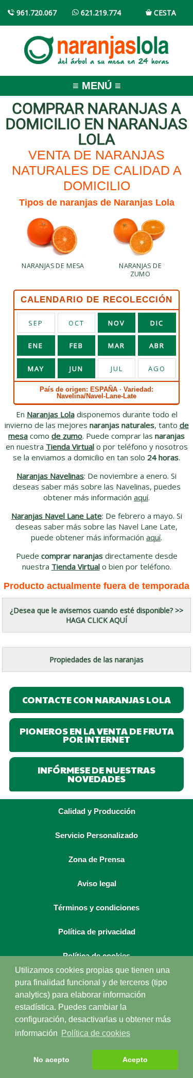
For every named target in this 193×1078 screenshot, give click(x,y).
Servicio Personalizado (96, 835)
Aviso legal (96, 883)
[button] (53, 244)
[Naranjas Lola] (96, 48)
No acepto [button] (51, 1059)
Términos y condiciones (96, 907)
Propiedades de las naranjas (96, 659)
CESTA (164, 12)
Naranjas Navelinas (50, 476)
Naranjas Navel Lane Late (56, 516)
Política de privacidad (96, 931)
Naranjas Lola (51, 414)
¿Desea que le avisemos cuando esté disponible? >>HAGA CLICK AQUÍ (96, 615)
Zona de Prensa (96, 859)
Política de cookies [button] (95, 1033)
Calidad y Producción (96, 811)
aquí (141, 497)
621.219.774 (100, 12)
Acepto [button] (135, 1059)
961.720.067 (35, 12)
